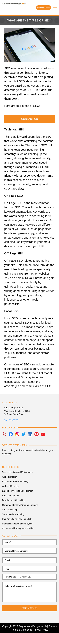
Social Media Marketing (13, 514)
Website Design (9, 477)
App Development (10, 495)
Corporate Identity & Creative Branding (20, 505)
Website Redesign (10, 486)
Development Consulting (13, 500)
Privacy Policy (41, 630)
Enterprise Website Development (17, 491)
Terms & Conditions (22, 630)
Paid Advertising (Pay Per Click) (17, 519)
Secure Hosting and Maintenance (17, 472)
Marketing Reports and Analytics (17, 523)
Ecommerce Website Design (15, 481)
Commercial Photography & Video (18, 528)
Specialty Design (10, 509)
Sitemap (52, 626)
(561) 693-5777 (43, 7)
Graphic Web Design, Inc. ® (32, 626)
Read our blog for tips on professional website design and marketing (28, 452)
